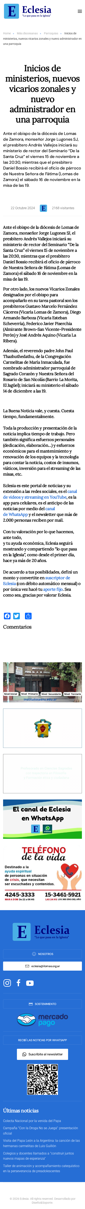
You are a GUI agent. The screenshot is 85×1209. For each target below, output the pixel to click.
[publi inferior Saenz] (42, 682)
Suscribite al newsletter (45, 1054)
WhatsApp (18, 514)
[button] (80, 11)
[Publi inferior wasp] (42, 819)
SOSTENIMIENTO (45, 1004)
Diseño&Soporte (42, 1202)
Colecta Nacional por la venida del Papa (32, 1121)
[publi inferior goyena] (42, 773)
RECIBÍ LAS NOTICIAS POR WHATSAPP (42, 1040)
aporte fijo (53, 589)
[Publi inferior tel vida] (42, 873)
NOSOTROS (45, 954)
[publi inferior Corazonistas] (42, 728)
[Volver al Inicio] (29, 11)
